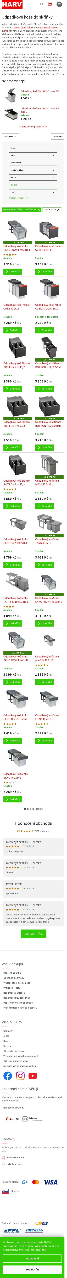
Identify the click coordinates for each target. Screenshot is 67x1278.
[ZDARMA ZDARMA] (17, 230)
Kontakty (8, 1031)
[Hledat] (41, 4)
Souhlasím (32, 1269)
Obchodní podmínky (13, 978)
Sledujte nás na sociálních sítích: (19, 1066)
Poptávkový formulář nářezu (18, 1003)
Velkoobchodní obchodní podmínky (21, 1056)
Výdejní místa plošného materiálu (20, 1008)
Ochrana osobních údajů (15, 1061)
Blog (5, 1041)
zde (44, 1250)
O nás (6, 1036)
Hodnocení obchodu (33, 823)
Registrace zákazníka (14, 993)
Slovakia (15, 1191)
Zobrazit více (33, 934)
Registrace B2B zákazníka (16, 998)
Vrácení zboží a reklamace (16, 983)
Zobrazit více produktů (32, 126)
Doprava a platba (12, 973)
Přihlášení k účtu (11, 988)
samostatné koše (23, 27)
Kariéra (7, 1046)
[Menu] (59, 4)
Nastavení (32, 1258)
